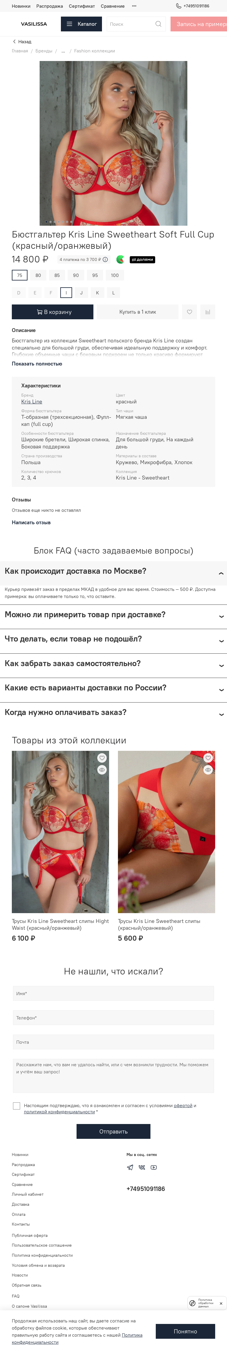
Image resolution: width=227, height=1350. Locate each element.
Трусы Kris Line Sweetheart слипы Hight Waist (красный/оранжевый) (60, 924)
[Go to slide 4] (59, 222)
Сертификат (82, 6)
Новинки (21, 6)
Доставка (20, 1204)
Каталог (87, 23)
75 (19, 275)
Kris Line (31, 401)
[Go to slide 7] (71, 222)
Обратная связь (26, 1285)
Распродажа (49, 6)
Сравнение (113, 6)
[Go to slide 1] (46, 222)
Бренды (43, 51)
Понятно (185, 1331)
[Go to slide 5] (63, 222)
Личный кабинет (27, 1194)
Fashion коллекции (94, 51)
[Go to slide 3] (55, 222)
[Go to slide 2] (50, 222)
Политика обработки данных (205, 1303)
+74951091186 (196, 6)
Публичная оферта (30, 1235)
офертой (183, 1105)
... (63, 50)
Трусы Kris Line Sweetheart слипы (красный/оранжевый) (159, 924)
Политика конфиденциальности (42, 1255)
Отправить (113, 1131)
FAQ (16, 1296)
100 (115, 275)
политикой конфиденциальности (59, 1112)
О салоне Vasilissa (29, 1306)
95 (95, 275)
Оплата (18, 1214)
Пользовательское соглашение (42, 1245)
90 (76, 275)
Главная (20, 51)
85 (57, 275)
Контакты (21, 1224)
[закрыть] (221, 1303)
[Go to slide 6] (67, 222)
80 (38, 275)
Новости (20, 1275)
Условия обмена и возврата (38, 1265)
